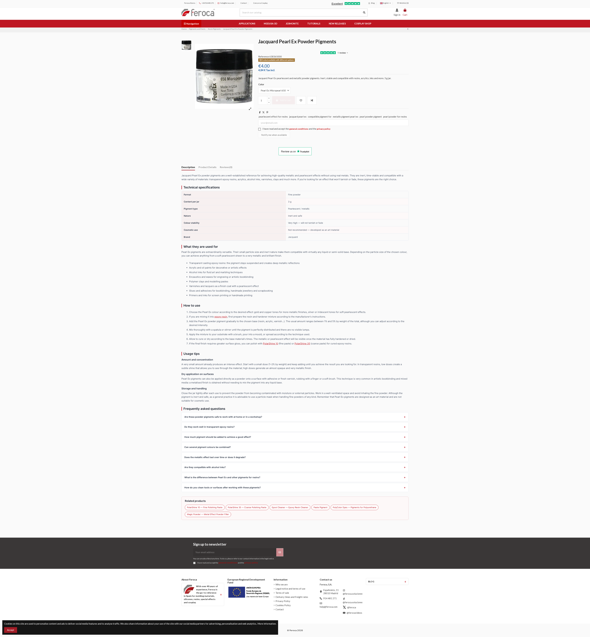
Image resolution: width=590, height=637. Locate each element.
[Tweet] (263, 112)
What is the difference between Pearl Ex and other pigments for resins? (222, 477)
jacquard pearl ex (298, 116)
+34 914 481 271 (207, 3)
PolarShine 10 (270, 343)
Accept (10, 630)
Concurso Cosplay (260, 3)
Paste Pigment (320, 507)
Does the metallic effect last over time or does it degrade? (215, 457)
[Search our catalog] (364, 12)
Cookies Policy (283, 605)
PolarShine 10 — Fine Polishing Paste (204, 507)
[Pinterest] (267, 112)
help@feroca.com (227, 3)
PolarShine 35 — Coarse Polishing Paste (247, 507)
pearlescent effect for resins (273, 116)
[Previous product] (408, 28)
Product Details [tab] (207, 167)
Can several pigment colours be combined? (207, 447)
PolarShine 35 (302, 343)
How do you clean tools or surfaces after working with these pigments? (222, 487)
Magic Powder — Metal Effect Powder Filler (208, 514)
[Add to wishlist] (301, 100)
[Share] (259, 112)
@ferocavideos (354, 612)
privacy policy (323, 129)
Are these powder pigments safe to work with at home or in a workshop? (223, 417)
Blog (373, 3)
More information (267, 623)
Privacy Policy (282, 601)
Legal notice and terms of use (290, 588)
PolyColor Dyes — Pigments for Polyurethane (354, 507)
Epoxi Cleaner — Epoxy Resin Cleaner (290, 507)
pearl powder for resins (395, 116)
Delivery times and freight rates (291, 597)
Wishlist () (404, 3)
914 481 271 (330, 598)
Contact (243, 3)
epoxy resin (220, 316)
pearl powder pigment (371, 116)
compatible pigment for (320, 116)
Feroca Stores (189, 3)
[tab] (226, 167)
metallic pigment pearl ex (345, 116)
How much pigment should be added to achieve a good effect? (217, 437)
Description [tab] (188, 167)
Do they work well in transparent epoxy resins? (209, 426)
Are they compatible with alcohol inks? (205, 467)
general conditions (298, 129)
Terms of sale (282, 592)
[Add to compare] (312, 100)
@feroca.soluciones (353, 593)
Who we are (281, 584)
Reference (263, 56)
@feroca (351, 607)
